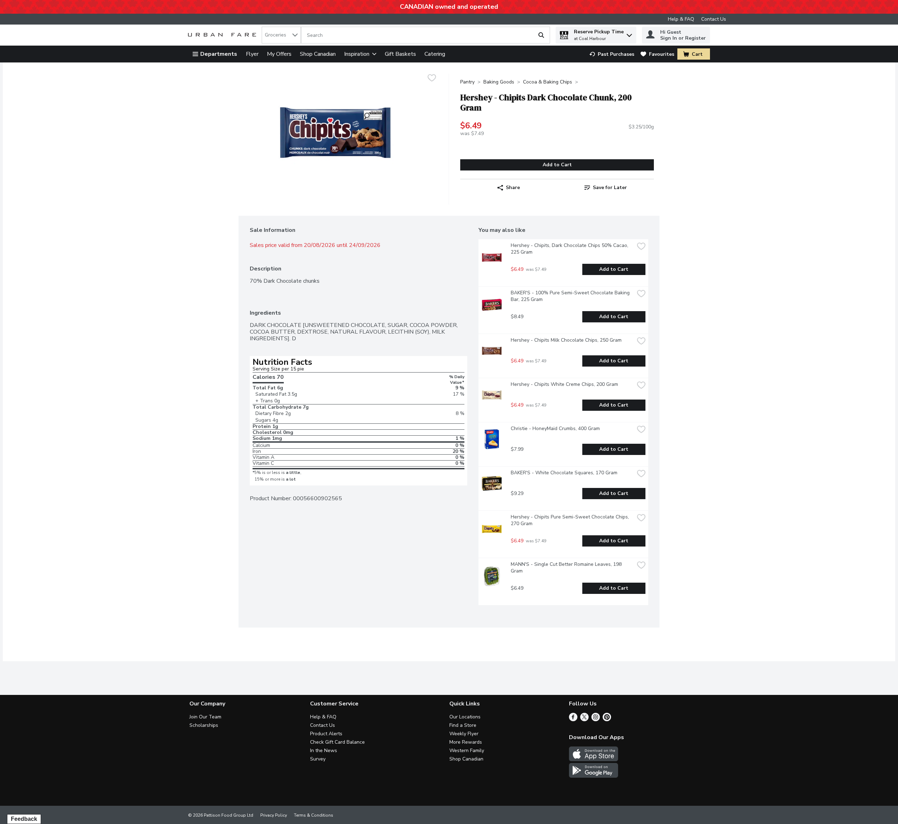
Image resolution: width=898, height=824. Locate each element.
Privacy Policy (273, 815)
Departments (218, 54)
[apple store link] (593, 759)
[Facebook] (573, 719)
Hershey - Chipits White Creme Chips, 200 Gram (564, 384)
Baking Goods (498, 82)
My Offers (279, 54)
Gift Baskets (400, 54)
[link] (611, 54)
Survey (318, 759)
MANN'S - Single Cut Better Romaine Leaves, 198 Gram (567, 567)
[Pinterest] (607, 719)
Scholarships (203, 725)
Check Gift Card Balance (337, 742)
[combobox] (281, 35)
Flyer (252, 54)
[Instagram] (595, 719)
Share (513, 187)
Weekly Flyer (463, 733)
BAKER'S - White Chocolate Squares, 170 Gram (564, 472)
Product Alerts (326, 733)
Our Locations (465, 717)
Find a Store (462, 725)
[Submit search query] (541, 35)
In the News (323, 750)
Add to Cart (557, 164)
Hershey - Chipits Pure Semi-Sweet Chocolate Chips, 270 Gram (570, 520)
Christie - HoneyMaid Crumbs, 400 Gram (555, 428)
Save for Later (610, 187)
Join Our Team (205, 717)
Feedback (24, 819)
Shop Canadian (318, 54)
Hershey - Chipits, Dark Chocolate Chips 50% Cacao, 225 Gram (570, 248)
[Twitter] (584, 719)
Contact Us (713, 19)
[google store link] (593, 776)
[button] (629, 33)
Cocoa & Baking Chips (547, 82)
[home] (223, 35)
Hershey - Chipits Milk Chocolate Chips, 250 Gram (566, 340)
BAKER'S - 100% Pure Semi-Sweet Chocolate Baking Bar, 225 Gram (571, 296)
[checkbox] (431, 79)
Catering (434, 54)
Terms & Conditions (313, 815)
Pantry (467, 82)
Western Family (466, 750)
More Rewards (465, 742)
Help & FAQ (681, 19)
